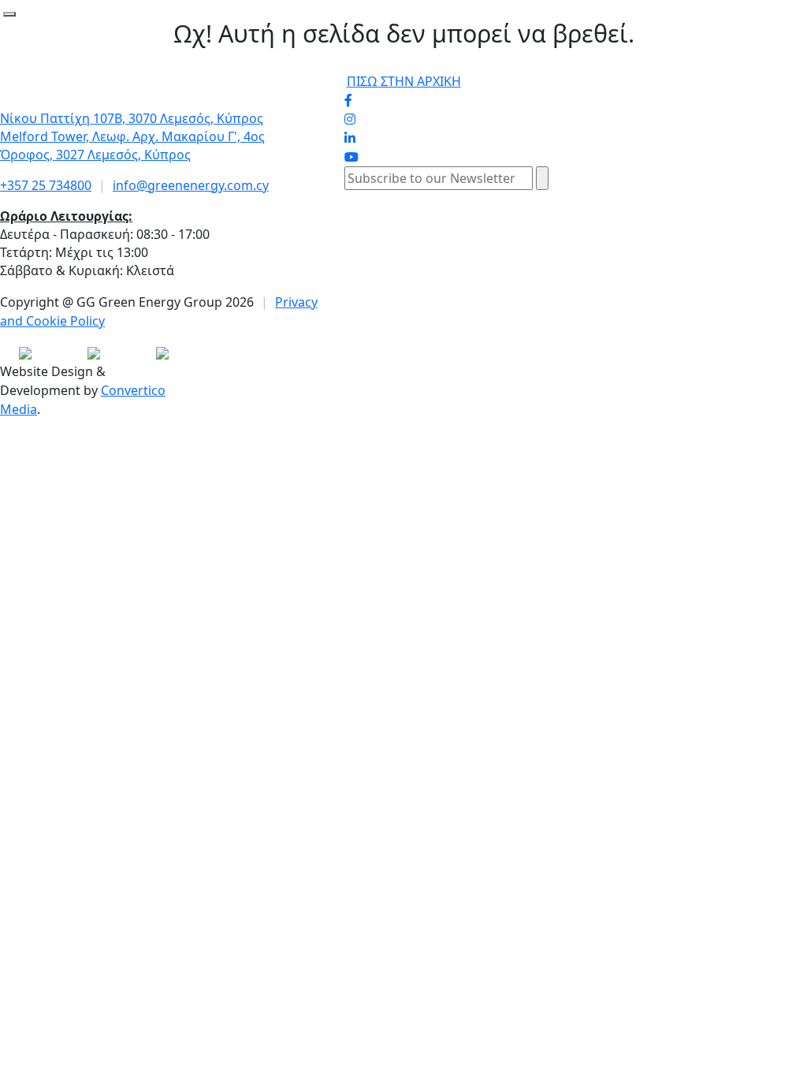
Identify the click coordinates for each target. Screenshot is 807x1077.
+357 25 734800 (45, 185)
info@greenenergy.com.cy (191, 185)
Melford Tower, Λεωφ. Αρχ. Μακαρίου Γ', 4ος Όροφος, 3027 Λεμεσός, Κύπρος (132, 145)
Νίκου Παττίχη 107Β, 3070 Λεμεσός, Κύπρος (131, 118)
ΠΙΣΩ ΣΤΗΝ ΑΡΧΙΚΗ (404, 81)
